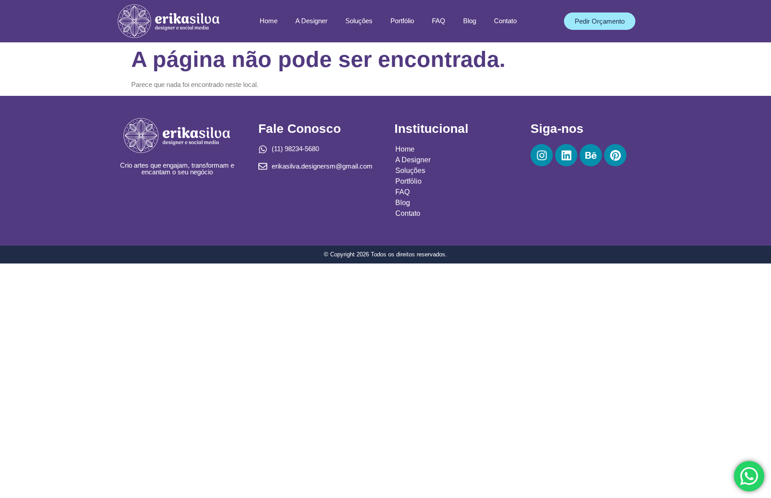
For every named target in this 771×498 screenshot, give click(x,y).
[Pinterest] (615, 155)
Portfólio (402, 21)
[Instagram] (542, 155)
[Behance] (591, 155)
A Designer (311, 21)
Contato (505, 21)
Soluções (359, 21)
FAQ (438, 21)
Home (269, 21)
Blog (469, 21)
